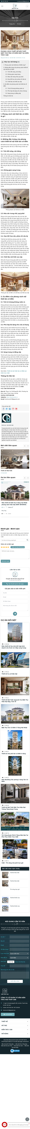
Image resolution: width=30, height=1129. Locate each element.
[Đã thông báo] (15, 1052)
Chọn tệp (10, 961)
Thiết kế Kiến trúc (15, 897)
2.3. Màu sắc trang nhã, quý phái (14, 76)
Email (2, 945)
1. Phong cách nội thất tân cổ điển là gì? (14, 65)
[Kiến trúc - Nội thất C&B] (15, 6)
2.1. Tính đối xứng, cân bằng (13, 71)
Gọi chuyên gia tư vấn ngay (16, 584)
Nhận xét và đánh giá (7, 544)
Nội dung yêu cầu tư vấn (7, 969)
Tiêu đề (3, 966)
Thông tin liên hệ (8, 96)
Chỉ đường (8, 1014)
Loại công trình (5, 953)
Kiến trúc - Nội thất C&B (7, 425)
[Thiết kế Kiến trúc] (5, 900)
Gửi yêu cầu (15, 981)
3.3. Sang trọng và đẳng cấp (13, 93)
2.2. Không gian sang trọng (12, 74)
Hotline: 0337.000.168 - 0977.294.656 (11, 1007)
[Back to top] (27, 1119)
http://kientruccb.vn (12, 397)
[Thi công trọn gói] (5, 891)
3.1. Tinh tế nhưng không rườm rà (14, 88)
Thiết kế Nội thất (14, 872)
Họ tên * (3, 937)
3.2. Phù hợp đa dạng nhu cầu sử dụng (16, 91)
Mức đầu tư (4, 957)
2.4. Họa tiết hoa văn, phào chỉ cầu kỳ (15, 79)
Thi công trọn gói (6, 451)
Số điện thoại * (5, 949)
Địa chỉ (3, 941)
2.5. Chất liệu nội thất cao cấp (13, 81)
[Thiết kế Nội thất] (5, 875)
